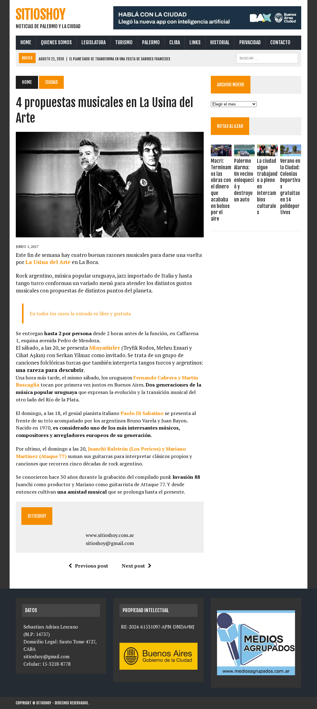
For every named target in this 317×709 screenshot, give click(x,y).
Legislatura (93, 42)
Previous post (91, 565)
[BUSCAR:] (267, 57)
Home (25, 42)
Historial (220, 42)
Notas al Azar (230, 126)
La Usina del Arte (48, 262)
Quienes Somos (56, 42)
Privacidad (250, 42)
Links (195, 42)
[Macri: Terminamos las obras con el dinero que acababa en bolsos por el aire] (221, 152)
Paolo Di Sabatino (141, 413)
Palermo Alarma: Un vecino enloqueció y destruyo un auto (244, 180)
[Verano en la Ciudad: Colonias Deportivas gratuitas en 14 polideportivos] (290, 152)
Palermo (151, 42)
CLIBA (174, 42)
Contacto (280, 42)
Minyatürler (104, 347)
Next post (133, 565)
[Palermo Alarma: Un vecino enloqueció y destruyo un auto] (244, 152)
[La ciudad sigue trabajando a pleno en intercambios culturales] (267, 152)
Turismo (123, 42)
